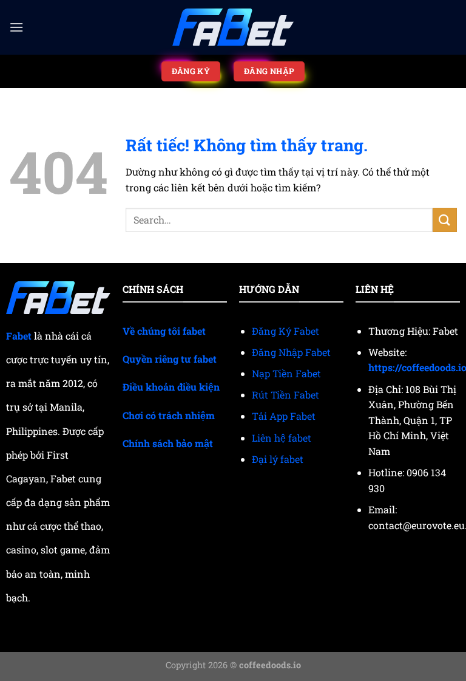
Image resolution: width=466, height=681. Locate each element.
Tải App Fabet (284, 415)
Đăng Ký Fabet (285, 330)
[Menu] (16, 27)
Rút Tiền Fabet (285, 394)
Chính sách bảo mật (168, 443)
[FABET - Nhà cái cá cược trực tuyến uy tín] (233, 28)
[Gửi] (445, 219)
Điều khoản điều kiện (171, 386)
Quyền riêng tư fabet (170, 358)
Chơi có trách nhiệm (169, 415)
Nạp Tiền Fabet (286, 373)
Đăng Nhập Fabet (291, 352)
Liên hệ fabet (281, 437)
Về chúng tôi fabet (164, 330)
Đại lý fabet (277, 459)
